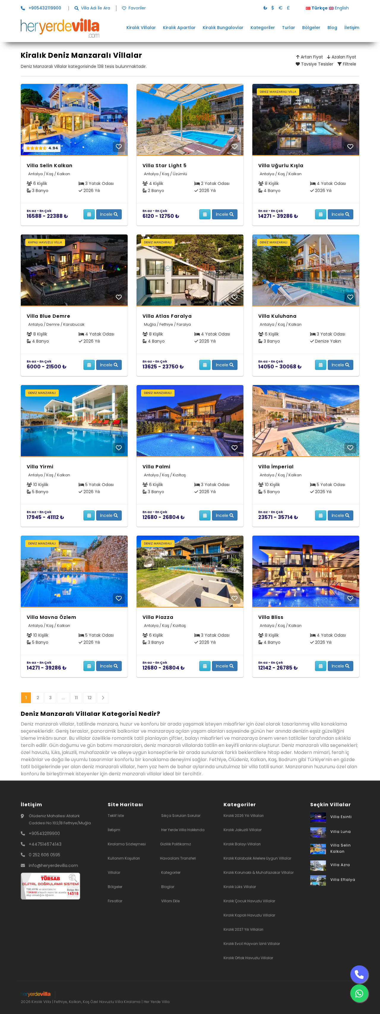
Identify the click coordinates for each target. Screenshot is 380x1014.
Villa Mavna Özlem (51, 617)
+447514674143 (45, 844)
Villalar (114, 872)
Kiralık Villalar (141, 28)
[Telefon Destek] (359, 974)
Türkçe (319, 8)
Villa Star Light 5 (164, 165)
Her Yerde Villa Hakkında (183, 829)
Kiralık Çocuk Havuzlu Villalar (249, 900)
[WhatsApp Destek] (359, 993)
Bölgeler (311, 28)
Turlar (288, 28)
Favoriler (137, 8)
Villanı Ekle (170, 900)
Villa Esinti (341, 816)
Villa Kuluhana (277, 316)
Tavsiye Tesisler (316, 64)
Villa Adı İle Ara (95, 8)
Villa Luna (340, 831)
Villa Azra (340, 864)
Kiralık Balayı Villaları (242, 844)
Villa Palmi (156, 466)
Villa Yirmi (40, 466)
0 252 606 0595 (44, 855)
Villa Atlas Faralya (167, 316)
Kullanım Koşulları (124, 858)
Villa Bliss (271, 617)
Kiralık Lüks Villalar (240, 886)
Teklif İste (116, 815)
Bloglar (167, 886)
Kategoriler (263, 28)
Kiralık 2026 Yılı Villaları (244, 815)
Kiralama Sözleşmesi (127, 844)
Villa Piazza (157, 617)
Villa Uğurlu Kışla (280, 165)
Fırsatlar (115, 900)
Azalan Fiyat (343, 57)
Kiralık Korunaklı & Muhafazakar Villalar (259, 872)
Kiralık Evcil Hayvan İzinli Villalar (252, 943)
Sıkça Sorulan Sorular (180, 815)
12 (90, 698)
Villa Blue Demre (48, 316)
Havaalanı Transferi (178, 858)
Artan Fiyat (311, 57)
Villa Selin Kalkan (49, 165)
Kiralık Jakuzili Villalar (243, 829)
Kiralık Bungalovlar (223, 28)
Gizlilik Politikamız (175, 844)
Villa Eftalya (342, 879)
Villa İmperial (276, 466)
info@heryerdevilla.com (53, 865)
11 (76, 698)
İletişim (351, 28)
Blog (332, 28)
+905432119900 (44, 833)
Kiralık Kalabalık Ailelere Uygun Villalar (257, 858)
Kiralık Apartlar (179, 28)
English (341, 8)
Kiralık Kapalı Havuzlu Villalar (249, 915)
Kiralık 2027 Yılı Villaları (243, 929)
